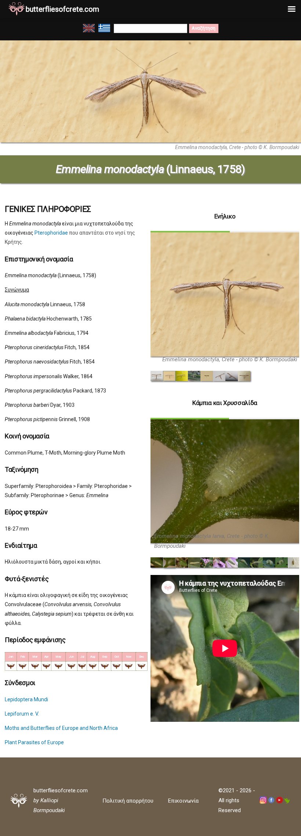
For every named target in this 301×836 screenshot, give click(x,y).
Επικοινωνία (183, 800)
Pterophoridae (51, 233)
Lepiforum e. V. (22, 714)
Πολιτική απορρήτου (127, 800)
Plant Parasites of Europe (34, 742)
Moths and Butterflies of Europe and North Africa (61, 728)
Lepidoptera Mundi (26, 699)
